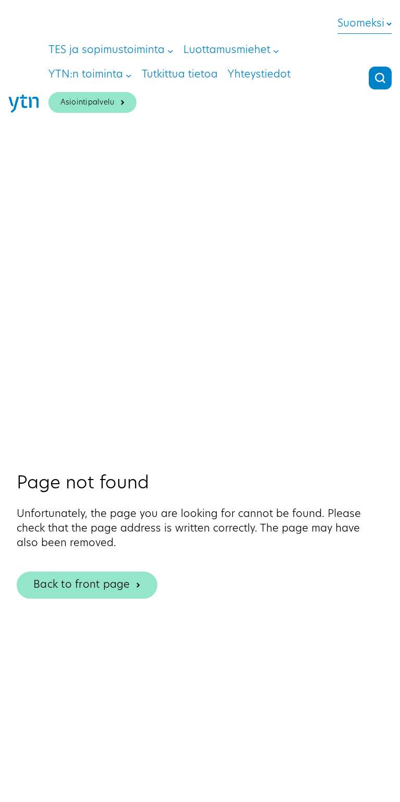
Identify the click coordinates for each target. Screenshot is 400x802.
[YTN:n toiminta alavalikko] (129, 75)
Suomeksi (361, 24)
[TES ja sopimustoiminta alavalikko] (170, 50)
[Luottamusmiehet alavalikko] (276, 50)
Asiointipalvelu (87, 103)
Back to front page (81, 585)
